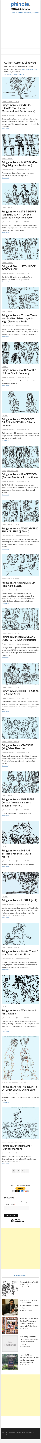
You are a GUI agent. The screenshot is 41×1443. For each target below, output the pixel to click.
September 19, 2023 (23, 273)
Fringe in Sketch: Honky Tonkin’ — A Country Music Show (20, 953)
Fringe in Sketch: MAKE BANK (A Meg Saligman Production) (20, 164)
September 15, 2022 (23, 904)
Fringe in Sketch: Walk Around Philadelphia (19, 1012)
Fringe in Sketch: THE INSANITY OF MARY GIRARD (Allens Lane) (19, 1088)
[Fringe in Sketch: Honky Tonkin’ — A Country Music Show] (20, 934)
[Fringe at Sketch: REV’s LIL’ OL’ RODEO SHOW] (20, 249)
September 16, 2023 (23, 429)
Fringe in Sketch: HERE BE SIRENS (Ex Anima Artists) (20, 692)
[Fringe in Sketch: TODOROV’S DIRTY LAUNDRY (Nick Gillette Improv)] (20, 402)
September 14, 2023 (23, 481)
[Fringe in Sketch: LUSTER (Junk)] (20, 883)
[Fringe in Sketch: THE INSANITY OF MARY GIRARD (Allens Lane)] (20, 1058)
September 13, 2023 (23, 535)
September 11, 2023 (23, 644)
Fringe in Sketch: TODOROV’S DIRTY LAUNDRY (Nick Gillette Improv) (18, 422)
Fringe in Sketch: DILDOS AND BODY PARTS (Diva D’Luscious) (19, 638)
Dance (4, 470)
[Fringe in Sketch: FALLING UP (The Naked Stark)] (20, 565)
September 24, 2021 (23, 1018)
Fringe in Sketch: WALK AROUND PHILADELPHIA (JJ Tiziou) (20, 530)
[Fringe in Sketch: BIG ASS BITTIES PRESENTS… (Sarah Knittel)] (20, 832)
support (36, 13)
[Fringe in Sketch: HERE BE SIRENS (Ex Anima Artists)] (20, 673)
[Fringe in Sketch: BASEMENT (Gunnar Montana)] (20, 1123)
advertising (28, 13)
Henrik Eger (25, 1328)
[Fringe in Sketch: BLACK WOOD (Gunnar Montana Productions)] (20, 457)
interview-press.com (29, 69)
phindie (4, 1432)
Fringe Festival (7, 101)
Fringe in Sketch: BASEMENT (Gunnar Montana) (18, 1147)
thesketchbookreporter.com (14, 74)
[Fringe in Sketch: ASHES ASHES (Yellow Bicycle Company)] (20, 353)
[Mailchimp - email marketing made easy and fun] (17, 1222)
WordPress (29, 1432)
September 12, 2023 (23, 590)
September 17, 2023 (23, 377)
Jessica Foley (25, 1364)
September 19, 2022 (23, 861)
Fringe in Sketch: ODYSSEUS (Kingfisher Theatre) (17, 746)
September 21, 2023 (23, 222)
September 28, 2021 (23, 958)
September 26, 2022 (23, 810)
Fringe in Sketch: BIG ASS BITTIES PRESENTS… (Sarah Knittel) (17, 853)
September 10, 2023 (23, 698)
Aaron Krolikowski (8, 115)
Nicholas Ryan (26, 1346)
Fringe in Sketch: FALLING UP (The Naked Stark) (18, 584)
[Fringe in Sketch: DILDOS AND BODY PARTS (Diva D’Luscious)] (20, 619)
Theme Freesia (20, 1432)
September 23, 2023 (23, 169)
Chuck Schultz (26, 1287)
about (14, 13)
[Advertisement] (20, 32)
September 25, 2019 (23, 1153)
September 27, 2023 (23, 115)
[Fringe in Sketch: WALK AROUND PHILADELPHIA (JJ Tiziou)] (20, 511)
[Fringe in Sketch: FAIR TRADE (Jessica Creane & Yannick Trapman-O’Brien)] (20, 782)
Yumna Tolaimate (27, 1310)
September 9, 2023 (23, 752)
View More (5, 129)
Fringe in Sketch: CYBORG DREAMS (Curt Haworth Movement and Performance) (18, 108)
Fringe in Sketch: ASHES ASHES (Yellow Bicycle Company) (19, 371)
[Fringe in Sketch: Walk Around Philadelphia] (20, 989)
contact (20, 13)
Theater (16, 101)
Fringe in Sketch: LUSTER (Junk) (19, 900)
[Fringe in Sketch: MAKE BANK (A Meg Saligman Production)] (20, 145)
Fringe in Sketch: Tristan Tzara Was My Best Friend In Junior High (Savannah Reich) (19, 318)
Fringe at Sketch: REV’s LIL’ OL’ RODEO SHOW (19, 267)
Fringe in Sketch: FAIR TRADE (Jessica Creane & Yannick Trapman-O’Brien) (18, 802)
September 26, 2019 (23, 1094)
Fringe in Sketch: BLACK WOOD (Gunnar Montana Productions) (20, 475)
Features (5, 1083)
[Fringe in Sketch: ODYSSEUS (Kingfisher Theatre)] (20, 728)
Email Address (9, 1204)
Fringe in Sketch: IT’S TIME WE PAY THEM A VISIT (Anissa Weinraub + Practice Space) (19, 214)
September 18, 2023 (23, 326)
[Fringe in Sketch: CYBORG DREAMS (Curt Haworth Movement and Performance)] (20, 88)
